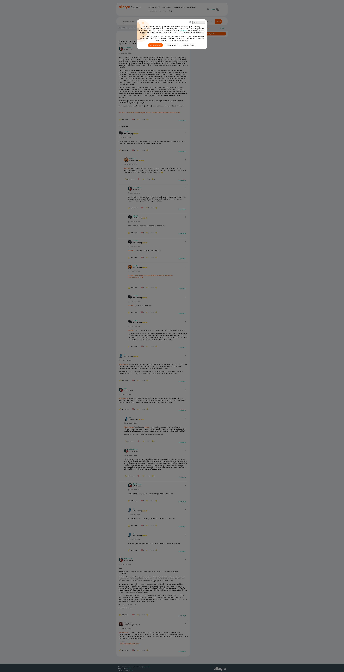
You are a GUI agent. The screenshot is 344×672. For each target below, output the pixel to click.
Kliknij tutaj (183, 31)
